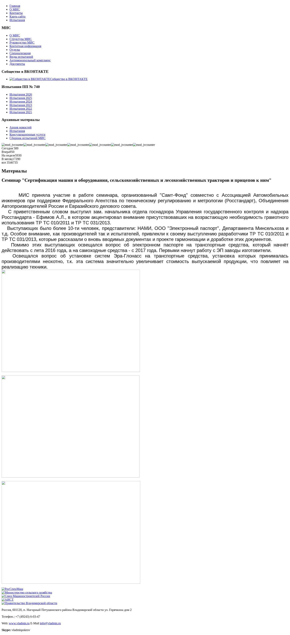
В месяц (7, 159)
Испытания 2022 (20, 108)
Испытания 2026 (20, 94)
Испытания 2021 (20, 112)
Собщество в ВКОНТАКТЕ (69, 79)
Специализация (20, 53)
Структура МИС (20, 39)
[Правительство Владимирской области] (29, 603)
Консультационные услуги (27, 134)
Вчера (6, 152)
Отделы (14, 49)
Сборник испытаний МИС (27, 138)
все (4, 162)
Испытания (17, 20)
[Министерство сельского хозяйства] (27, 592)
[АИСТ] (8, 599)
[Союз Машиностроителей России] (26, 596)
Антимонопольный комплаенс (30, 60)
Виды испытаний (21, 56)
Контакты (16, 13)
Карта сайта (17, 16)
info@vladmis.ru (50, 623)
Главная (14, 5)
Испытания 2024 (20, 101)
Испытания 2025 (20, 98)
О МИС (14, 9)
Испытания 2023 (20, 105)
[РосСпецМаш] (12, 589)
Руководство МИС (22, 42)
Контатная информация (25, 46)
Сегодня (8, 148)
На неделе (8, 155)
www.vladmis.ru (19, 623)
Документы (17, 64)
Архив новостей (20, 127)
